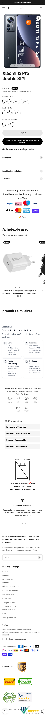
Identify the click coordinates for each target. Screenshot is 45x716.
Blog (4, 613)
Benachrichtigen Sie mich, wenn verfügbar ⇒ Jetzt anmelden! (22, 141)
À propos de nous (8, 603)
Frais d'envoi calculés (17, 91)
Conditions (6, 598)
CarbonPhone (19, 288)
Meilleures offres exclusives (22, 2)
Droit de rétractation (10, 590)
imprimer (5, 575)
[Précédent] (2, 2)
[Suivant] (42, 2)
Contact (5, 571)
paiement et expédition (11, 586)
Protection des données (7, 580)
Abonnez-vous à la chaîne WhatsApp (9, 608)
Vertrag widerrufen (9, 618)
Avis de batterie (8, 594)
